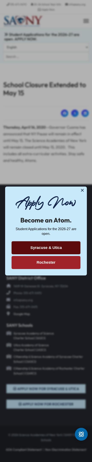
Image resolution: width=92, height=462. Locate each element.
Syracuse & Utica (46, 248)
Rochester (46, 262)
